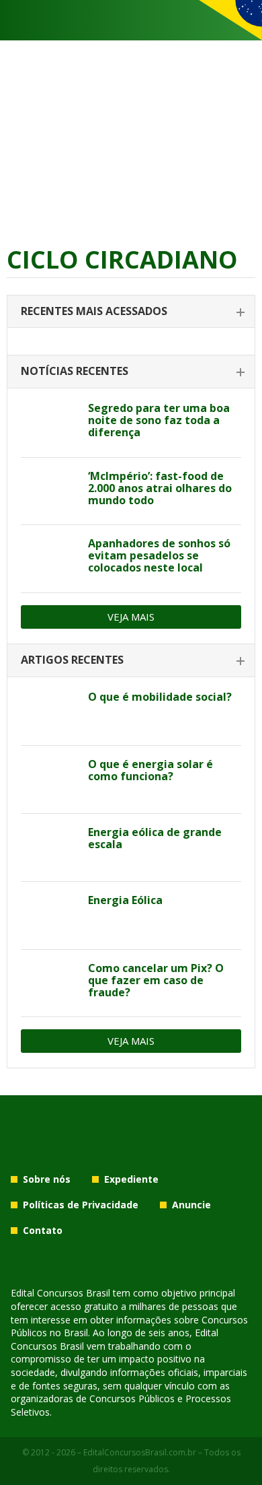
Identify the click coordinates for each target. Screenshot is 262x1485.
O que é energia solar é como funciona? (150, 770)
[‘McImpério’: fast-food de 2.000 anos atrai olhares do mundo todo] (49, 491)
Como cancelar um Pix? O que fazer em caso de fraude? (156, 980)
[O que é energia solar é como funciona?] (49, 779)
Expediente (131, 1179)
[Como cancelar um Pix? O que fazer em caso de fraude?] (49, 983)
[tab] (131, 312)
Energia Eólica (125, 900)
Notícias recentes (74, 371)
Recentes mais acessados (94, 311)
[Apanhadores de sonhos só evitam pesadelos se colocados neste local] (49, 558)
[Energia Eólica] (49, 915)
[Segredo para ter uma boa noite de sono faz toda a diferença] (49, 423)
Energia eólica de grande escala (155, 838)
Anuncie (191, 1204)
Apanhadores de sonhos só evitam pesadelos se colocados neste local (159, 555)
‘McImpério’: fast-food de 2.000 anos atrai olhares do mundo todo (160, 488)
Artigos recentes (72, 659)
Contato (42, 1230)
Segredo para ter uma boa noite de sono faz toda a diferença (159, 420)
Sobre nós (47, 1179)
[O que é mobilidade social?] (49, 712)
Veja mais (131, 616)
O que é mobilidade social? (160, 696)
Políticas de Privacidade (80, 1204)
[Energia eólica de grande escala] (49, 847)
